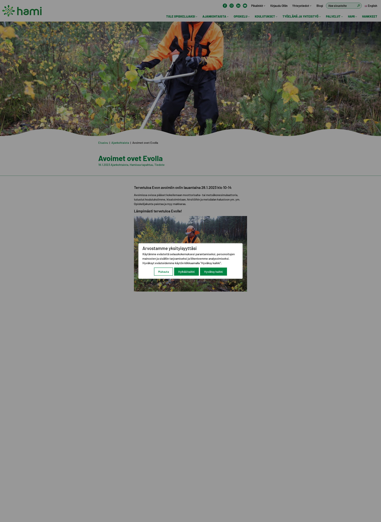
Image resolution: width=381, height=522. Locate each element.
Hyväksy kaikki (213, 271)
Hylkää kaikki (186, 271)
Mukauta (163, 271)
